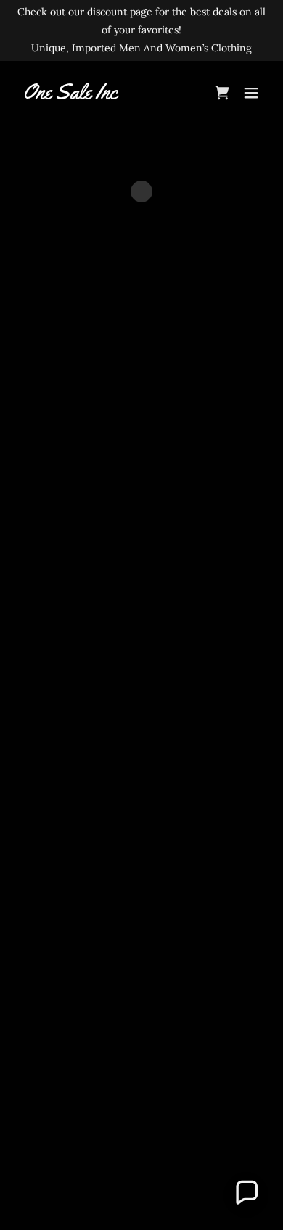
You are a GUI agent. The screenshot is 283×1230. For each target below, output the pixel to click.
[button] (251, 92)
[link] (70, 95)
